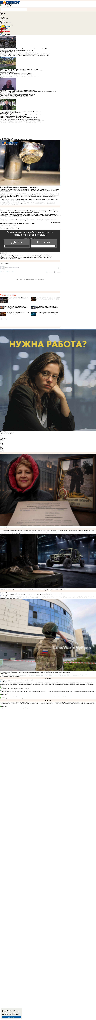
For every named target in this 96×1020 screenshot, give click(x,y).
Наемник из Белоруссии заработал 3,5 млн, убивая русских (13, 116)
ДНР (9, 258)
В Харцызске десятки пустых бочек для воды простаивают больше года (16, 74)
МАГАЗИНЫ (7, 34)
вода (11, 258)
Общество (2, 138)
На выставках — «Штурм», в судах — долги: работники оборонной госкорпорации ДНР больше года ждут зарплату (23, 589)
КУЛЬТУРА (2, 21)
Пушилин (19, 258)
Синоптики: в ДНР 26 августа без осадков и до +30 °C (59, 695)
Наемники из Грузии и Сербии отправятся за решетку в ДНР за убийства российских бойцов (21, 114)
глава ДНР (14, 258)
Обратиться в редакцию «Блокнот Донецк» (10, 228)
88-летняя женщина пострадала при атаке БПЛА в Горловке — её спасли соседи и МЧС (18, 703)
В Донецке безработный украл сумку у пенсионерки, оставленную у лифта (43, 530)
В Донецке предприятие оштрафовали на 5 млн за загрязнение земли (15, 530)
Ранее (13, 271)
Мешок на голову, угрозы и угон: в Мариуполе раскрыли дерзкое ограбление (16, 702)
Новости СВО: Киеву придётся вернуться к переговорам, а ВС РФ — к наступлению (19, 52)
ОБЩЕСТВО (3, 13)
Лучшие (7, 271)
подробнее (11, 433)
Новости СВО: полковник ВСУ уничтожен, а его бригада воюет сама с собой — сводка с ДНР (49, 702)
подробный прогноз (4, 433)
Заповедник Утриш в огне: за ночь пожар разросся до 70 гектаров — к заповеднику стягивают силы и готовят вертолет (23, 698)
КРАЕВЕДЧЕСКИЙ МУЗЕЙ (6, 25)
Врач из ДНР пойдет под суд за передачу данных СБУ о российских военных (17, 94)
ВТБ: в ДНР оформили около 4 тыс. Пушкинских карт (56, 675)
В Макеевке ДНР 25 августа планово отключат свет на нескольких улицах (21, 704)
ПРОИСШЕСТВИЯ (4, 18)
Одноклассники (15, 225)
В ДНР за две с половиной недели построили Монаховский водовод (15, 256)
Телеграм (2, 225)
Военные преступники (5, 98)
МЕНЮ (1, 12)
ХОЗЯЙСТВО (48, 32)
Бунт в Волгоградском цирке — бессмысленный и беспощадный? (14, 707)
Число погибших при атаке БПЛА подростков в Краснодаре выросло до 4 (15, 688)
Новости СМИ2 (3, 319)
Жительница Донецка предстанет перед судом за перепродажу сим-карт (81, 702)
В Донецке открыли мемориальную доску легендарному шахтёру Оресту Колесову (75, 530)
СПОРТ (1, 23)
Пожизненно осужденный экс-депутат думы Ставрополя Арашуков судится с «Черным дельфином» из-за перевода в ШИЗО (24, 695)
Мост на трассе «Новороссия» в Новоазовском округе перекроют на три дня (74, 531)
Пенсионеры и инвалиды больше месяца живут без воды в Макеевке (15, 73)
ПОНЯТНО (11, 1017)
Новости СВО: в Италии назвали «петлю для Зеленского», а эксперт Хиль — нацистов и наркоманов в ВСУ (24, 55)
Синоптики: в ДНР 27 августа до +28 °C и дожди (11, 676)
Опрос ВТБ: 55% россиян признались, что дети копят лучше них (47, 703)
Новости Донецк (4, 258)
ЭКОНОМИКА (3, 19)
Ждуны (1, 77)
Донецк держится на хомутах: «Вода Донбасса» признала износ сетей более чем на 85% (20, 76)
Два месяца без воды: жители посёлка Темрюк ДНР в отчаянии (79, 675)
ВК (10, 225)
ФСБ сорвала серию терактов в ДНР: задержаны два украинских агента (16, 95)
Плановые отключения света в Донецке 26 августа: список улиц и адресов (68, 691)
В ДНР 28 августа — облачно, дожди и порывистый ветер (56, 589)
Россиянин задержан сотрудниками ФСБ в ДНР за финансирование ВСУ (16, 96)
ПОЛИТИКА (2, 17)
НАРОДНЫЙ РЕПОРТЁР (5, 22)
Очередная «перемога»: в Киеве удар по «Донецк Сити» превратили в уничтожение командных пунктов (21, 672)
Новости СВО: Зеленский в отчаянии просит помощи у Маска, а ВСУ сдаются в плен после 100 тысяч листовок (30, 684)
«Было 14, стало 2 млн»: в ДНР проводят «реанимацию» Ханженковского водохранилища (20, 255)
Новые (1, 271)
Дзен (7, 225)
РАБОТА (8, 26)
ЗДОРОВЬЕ (2, 16)
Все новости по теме (4, 51)
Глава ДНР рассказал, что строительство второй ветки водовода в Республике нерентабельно (21, 257)
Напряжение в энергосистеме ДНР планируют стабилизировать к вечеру (44, 531)
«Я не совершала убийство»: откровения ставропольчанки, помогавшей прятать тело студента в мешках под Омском (23, 675)
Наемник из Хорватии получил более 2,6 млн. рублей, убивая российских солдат (18, 117)
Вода (1, 56)
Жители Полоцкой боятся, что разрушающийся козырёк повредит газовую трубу (56, 672)
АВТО (1, 14)
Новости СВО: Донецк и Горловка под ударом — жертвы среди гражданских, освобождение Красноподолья (24, 54)
